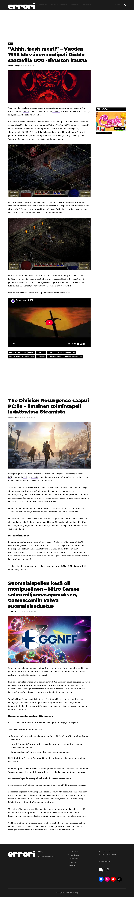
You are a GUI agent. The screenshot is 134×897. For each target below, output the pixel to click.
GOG (49, 125)
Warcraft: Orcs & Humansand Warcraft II (52, 286)
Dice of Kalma (30, 758)
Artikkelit (63, 5)
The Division (47, 473)
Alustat (117, 5)
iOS (33, 357)
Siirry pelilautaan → (104, 133)
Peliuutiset (42, 5)
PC (9, 477)
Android (13, 352)
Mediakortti (72, 866)
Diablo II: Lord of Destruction (62, 352)
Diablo (26, 111)
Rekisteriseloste (73, 859)
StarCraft (65, 279)
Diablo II (56, 111)
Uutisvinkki (72, 862)
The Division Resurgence (19, 487)
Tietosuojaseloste (74, 855)
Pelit (10, 43)
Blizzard (33, 108)
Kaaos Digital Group (71, 893)
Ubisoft (11, 473)
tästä (68, 292)
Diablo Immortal (16, 357)
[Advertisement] (67, 26)
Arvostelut (54, 5)
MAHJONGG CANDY (119, 128)
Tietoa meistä (87, 5)
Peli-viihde (74, 5)
